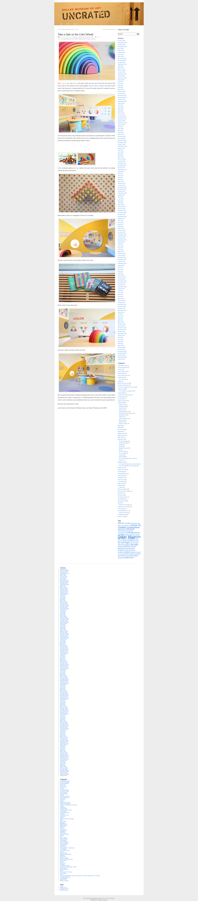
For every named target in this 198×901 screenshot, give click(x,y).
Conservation (121, 396)
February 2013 (122, 277)
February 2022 (122, 70)
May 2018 (120, 154)
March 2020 (121, 113)
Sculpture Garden (122, 497)
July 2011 (120, 314)
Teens (120, 460)
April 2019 (120, 132)
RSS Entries (94, 900)
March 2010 (121, 345)
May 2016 (120, 200)
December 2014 (122, 234)
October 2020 (121, 99)
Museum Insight (122, 489)
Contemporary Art (123, 411)
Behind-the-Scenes (123, 383)
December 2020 (122, 95)
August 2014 (121, 241)
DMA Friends (121, 433)
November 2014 (122, 236)
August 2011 (121, 312)
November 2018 (122, 142)
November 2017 (122, 165)
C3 (61, 39)
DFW (119, 427)
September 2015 (122, 216)
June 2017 (121, 175)
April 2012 (120, 296)
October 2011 (121, 308)
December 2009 (122, 351)
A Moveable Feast (122, 365)
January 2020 (121, 115)
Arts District (121, 377)
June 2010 (121, 339)
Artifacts (121, 487)
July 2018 (120, 150)
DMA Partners (121, 435)
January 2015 (121, 232)
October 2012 (121, 284)
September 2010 (122, 333)
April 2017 (120, 179)
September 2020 (122, 101)
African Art (121, 404)
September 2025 (122, 42)
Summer (133, 552)
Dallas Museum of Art (68, 39)
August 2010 (121, 335)
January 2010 (121, 349)
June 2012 (121, 292)
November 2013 (122, 259)
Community (130, 529)
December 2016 (122, 187)
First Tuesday (122, 451)
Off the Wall (122, 456)
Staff (119, 502)
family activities (82, 39)
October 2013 (121, 261)
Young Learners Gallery (96, 86)
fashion (137, 541)
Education (120, 439)
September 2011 (122, 310)
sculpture (121, 552)
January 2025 (121, 44)
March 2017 (121, 181)
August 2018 (121, 148)
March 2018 (121, 158)
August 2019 (121, 124)
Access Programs (122, 367)
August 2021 (121, 79)
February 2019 (122, 136)
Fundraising (121, 471)
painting (121, 548)
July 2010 (120, 337)
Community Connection (124, 394)
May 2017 (120, 177)
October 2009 (121, 355)
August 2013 (121, 265)
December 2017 (122, 163)
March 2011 (121, 322)
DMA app (120, 431)
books (126, 525)
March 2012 (121, 298)
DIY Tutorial (121, 429)
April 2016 (120, 202)
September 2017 (122, 169)
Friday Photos (121, 469)
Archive (120, 369)
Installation (121, 477)
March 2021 (121, 89)
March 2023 (121, 56)
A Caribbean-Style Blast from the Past (69, 29)
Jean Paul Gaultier (123, 545)
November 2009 (122, 353)
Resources (120, 495)
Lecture (121, 455)
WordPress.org (64, 890)
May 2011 (120, 318)
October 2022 (121, 62)
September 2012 (122, 286)
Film (120, 449)
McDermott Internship (124, 504)
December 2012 (122, 281)
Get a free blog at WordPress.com (92, 898)
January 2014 (121, 255)
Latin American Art (123, 418)
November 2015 (122, 212)
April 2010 (120, 343)
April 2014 (120, 249)
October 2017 (121, 167)
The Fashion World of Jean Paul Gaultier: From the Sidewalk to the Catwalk (80, 875)
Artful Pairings (121, 373)
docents (125, 541)
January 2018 (121, 161)
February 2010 (122, 347)
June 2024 (121, 48)
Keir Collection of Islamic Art (126, 391)
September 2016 (122, 193)
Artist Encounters (123, 512)
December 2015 (122, 210)
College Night (121, 393)
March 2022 (121, 68)
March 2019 (121, 134)
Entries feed (63, 887)
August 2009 (121, 359)
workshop (121, 557)
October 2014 (121, 238)
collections (121, 529)
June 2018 (121, 152)
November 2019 (122, 118)
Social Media (121, 499)
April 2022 (120, 66)
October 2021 (121, 75)
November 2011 (122, 306)
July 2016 (120, 197)
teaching (127, 556)
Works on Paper (123, 423)
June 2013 (121, 269)
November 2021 (122, 74)
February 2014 (122, 253)
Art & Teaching (122, 371)
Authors (75, 24)
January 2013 (121, 279)
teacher (125, 554)
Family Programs (123, 448)
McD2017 (120, 546)
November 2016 (122, 189)
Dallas (119, 425)
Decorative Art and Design (126, 413)
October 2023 (121, 52)
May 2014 (120, 247)
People (120, 493)
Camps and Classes (123, 385)
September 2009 (122, 357)
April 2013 (120, 273)
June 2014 (121, 245)
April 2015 (120, 226)
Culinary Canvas (122, 400)
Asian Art (121, 409)
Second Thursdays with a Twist (127, 458)
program (121, 550)
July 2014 (120, 243)
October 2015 (121, 214)
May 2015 (120, 224)
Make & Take (121, 483)
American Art (122, 406)
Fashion (121, 416)
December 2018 (122, 140)
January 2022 (121, 72)
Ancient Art (122, 408)
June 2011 (120, 316)
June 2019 (121, 128)
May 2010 (120, 341)
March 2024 (121, 50)
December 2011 (122, 304)
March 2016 (121, 204)
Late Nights (121, 481)
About (68, 24)
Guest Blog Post (122, 473)
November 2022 (122, 60)
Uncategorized (121, 514)
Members (120, 485)
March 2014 (121, 251)
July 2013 (120, 267)
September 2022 (122, 64)
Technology (121, 508)
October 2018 (121, 144)
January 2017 (121, 185)
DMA (76, 39)
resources (132, 550)
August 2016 (121, 195)
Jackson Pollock (134, 543)
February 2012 (122, 300)
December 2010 (122, 327)
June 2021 (121, 83)
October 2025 (121, 40)
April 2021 (120, 87)
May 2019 (120, 130)
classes (121, 444)
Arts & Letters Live (123, 375)
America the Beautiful (108, 29)
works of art (121, 516)
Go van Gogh (122, 453)
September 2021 (122, 77)
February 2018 (122, 159)
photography (131, 548)
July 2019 (120, 126)
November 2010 (122, 329)
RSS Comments (103, 900)
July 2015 (120, 220)
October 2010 (121, 331)
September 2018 (122, 146)
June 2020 (121, 107)
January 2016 (121, 208)
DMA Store (120, 437)
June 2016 (121, 199)
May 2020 (120, 109)
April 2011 (120, 320)
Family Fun (121, 467)
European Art (122, 415)
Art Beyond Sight (123, 442)
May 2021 (120, 85)
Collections (121, 389)
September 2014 (122, 240)
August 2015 (121, 218)
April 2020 (120, 111)
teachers (132, 554)
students (127, 552)
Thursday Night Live (123, 510)
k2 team (112, 898)
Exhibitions (121, 462)
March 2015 (121, 228)
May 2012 (120, 294)
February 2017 (122, 183)
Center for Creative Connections (81, 37)
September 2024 (122, 46)
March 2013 (121, 275)
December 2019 (122, 117)
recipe (126, 550)
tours (136, 556)
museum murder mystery (124, 491)
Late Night (134, 545)
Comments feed (64, 888)
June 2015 (121, 222)
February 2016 (122, 206)
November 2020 (122, 97)
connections (121, 533)
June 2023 (121, 54)
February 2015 (122, 230)
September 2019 (122, 122)
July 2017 (120, 173)
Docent (121, 446)
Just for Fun (121, 479)
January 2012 (121, 302)
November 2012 (122, 282)
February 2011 (121, 323)
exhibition (131, 541)
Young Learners (91, 39)
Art (119, 523)
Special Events (122, 501)
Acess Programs (123, 441)
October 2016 (121, 191)
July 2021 (120, 81)
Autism (119, 381)
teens (132, 556)
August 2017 (121, 171)
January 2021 (121, 93)
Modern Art (122, 420)
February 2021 (122, 91)
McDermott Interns (130, 546)
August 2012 (121, 288)
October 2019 (121, 120)
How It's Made (121, 475)
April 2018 (120, 156)
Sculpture (121, 421)
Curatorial (120, 402)
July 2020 (120, 105)
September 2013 (122, 263)
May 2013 (120, 271)
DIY (127, 539)
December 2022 (122, 58)
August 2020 (121, 103)
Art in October (122, 379)
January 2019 (121, 138)
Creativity (120, 398)
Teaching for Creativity (123, 506)
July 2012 (120, 290)
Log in (61, 886)
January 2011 (121, 325)
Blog (61, 24)
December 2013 (122, 257)
